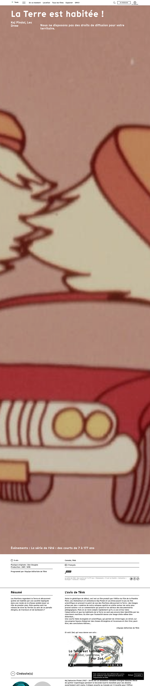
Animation (122, 578)
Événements (99, 578)
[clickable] (68, 572)
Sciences (75, 580)
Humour (82, 580)
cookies (121, 674)
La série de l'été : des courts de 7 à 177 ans (79, 578)
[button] (114, 3)
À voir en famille (111, 578)
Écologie (68, 580)
